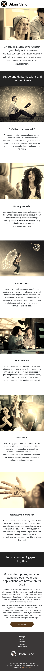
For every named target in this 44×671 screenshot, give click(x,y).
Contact (22, 644)
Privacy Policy (22, 647)
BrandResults (26, 667)
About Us (22, 642)
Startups (22, 637)
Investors (22, 639)
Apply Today (22, 624)
